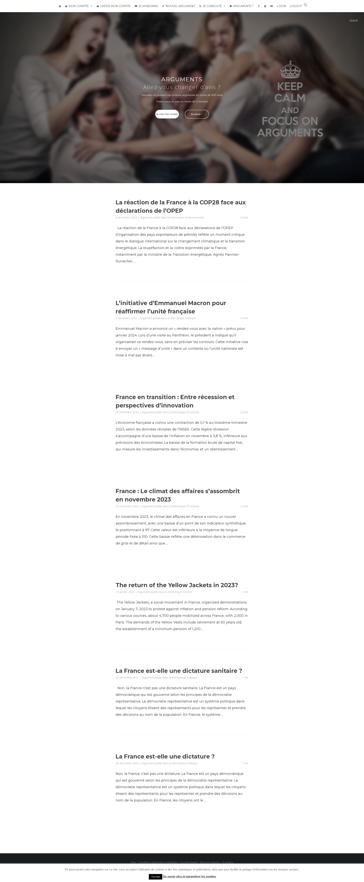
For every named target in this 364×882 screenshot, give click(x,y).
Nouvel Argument (180, 6)
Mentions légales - (211, 862)
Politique (190, 318)
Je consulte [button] (212, 6)
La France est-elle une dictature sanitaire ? (179, 670)
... (135, 261)
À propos (228, 862)
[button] (306, 5)
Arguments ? (243, 6)
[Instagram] (271, 6)
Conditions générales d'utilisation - (159, 862)
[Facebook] (259, 6)
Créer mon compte (115, 6)
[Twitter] (265, 6)
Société (187, 592)
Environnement (194, 217)
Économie (193, 412)
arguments (182, 79)
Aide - (134, 862)
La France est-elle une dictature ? (165, 756)
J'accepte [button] (155, 877)
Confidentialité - (190, 862)
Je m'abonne (148, 6)
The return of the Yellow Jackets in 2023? (177, 585)
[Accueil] (59, 6)
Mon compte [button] (79, 6)
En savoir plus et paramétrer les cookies (189, 876)
